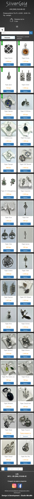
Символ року (8, 138)
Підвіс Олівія (25, 85)
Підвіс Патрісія (25, 430)
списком (19, 38)
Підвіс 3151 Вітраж (25, 297)
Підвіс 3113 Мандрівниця (8, 191)
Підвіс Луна (8, 217)
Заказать (25, 436)
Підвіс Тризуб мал (25, 403)
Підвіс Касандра (25, 138)
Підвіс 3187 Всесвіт (25, 164)
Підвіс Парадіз (8, 164)
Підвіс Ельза (25, 58)
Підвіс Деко (8, 85)
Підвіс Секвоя (8, 270)
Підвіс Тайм (25, 270)
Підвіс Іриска (25, 244)
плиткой (26, 36)
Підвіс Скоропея (25, 191)
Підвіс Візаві (8, 430)
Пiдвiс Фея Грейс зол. (8, 377)
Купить (9, 64)
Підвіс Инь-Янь (25, 456)
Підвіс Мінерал (8, 403)
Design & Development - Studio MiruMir (17, 495)
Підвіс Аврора (8, 111)
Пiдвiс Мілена (25, 350)
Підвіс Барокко (8, 297)
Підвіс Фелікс (25, 377)
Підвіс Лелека (25, 323)
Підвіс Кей (25, 217)
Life (17, 474)
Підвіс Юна (8, 323)
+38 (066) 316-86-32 (17, 9)
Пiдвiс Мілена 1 (8, 350)
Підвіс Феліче (8, 58)
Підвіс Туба (8, 244)
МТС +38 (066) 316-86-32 (17, 476)
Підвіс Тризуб (8, 456)
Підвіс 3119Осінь (25, 111)
